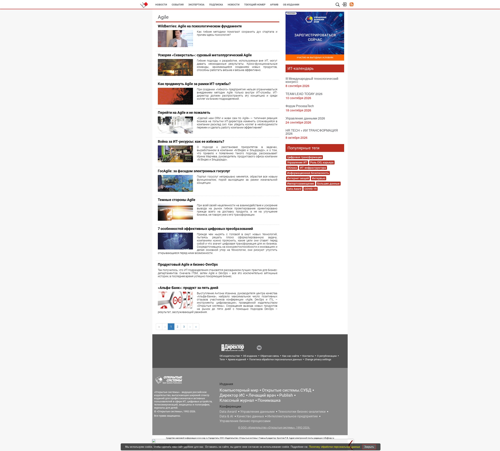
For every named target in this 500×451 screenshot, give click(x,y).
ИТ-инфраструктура (313, 167)
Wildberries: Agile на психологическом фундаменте (200, 26)
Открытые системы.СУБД (286, 390)
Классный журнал (237, 400)
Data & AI (226, 416)
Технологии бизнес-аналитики (302, 411)
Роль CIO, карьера (322, 162)
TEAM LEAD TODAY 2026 (304, 93)
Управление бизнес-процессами (245, 421)
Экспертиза (196, 4)
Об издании (291, 4)
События (178, 4)
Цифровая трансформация (304, 157)
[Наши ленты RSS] (351, 4)
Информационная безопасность (308, 173)
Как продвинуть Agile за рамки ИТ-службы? (194, 84)
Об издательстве (230, 355)
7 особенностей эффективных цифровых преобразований (205, 229)
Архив (274, 4)
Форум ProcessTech (300, 106)
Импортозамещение (300, 183)
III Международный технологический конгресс (312, 80)
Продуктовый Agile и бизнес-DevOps (188, 264)
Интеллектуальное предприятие (292, 416)
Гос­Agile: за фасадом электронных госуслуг (194, 171)
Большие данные (328, 183)
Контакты (308, 355)
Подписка (216, 4)
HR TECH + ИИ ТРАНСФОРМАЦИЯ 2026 (312, 132)
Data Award (294, 188)
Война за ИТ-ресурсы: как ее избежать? (191, 141)
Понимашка (269, 400)
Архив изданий (237, 359)
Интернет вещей (298, 178)
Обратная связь (269, 355)
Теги (222, 359)
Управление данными (257, 411)
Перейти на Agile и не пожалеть (184, 112)
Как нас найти (290, 355)
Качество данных (250, 416)
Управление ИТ (297, 162)
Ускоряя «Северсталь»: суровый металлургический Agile (205, 55)
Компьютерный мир (239, 390)
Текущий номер (254, 4)
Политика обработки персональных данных (275, 359)
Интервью (318, 178)
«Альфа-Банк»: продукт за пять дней (188, 288)
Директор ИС (232, 395)
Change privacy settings (318, 359)
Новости (161, 4)
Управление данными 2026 (305, 118)
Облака (292, 167)
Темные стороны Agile (176, 200)
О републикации (327, 355)
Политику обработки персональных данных (335, 446)
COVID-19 (310, 188)
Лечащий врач (262, 395)
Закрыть (369, 446)
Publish (286, 395)
